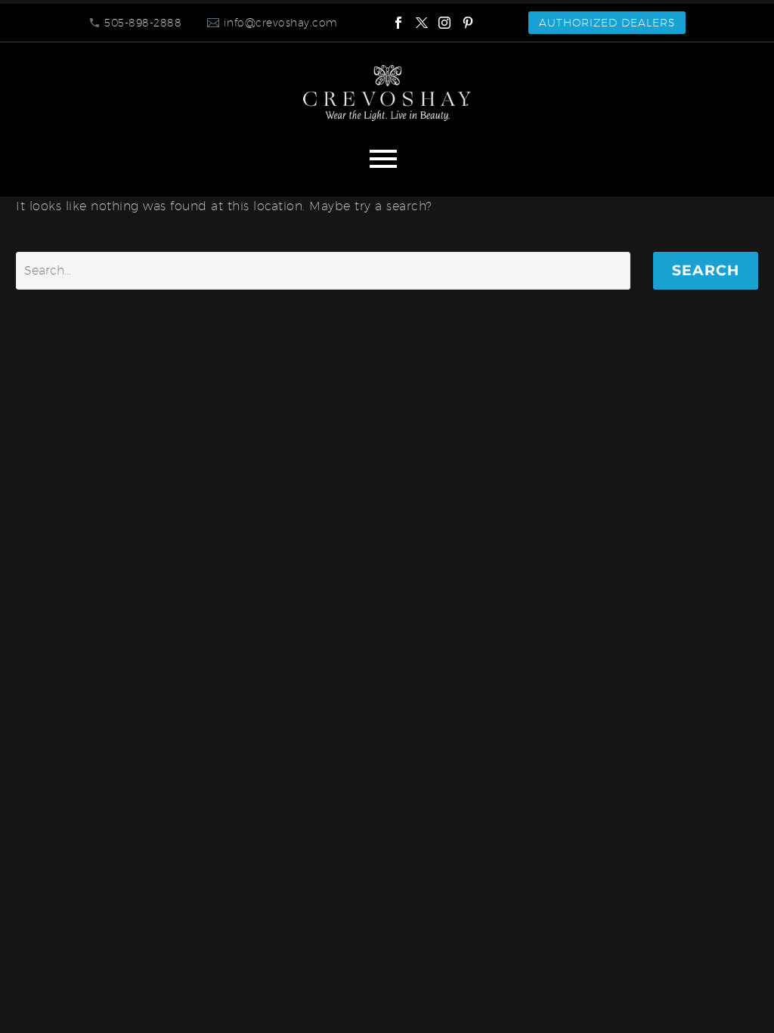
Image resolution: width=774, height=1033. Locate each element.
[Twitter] (421, 23)
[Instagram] (444, 23)
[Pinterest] (468, 23)
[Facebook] (398, 23)
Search (705, 270)
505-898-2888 (142, 23)
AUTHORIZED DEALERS (607, 23)
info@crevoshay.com (281, 23)
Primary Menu (383, 158)
